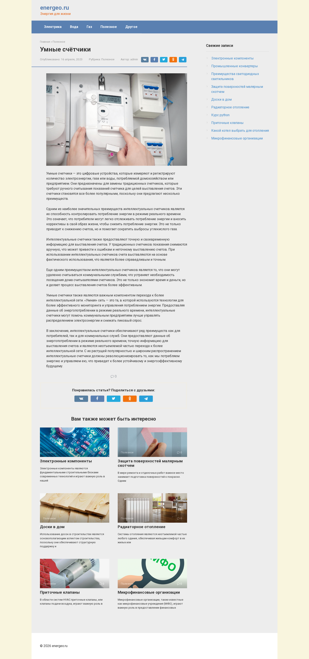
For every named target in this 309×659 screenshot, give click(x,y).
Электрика (53, 27)
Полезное (108, 27)
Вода (74, 27)
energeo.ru (54, 7)
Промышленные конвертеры (234, 66)
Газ (89, 27)
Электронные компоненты (66, 461)
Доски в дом (52, 526)
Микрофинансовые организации (149, 592)
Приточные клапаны (60, 592)
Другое (131, 27)
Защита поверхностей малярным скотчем (150, 463)
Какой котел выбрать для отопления (240, 131)
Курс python (220, 115)
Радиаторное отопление (141, 526)
